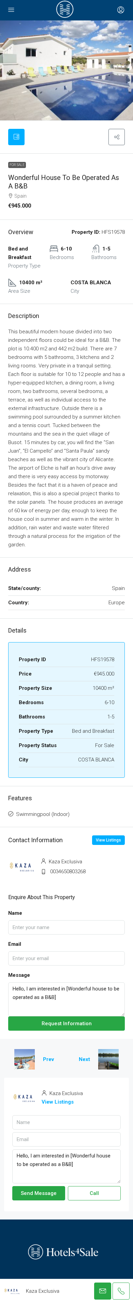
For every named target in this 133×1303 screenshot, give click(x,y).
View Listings (108, 840)
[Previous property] (24, 1059)
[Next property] (108, 1059)
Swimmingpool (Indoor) (43, 814)
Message (19, 975)
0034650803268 (68, 871)
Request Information (67, 1023)
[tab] (16, 137)
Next (84, 1059)
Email (14, 944)
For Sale (17, 165)
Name (15, 913)
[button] (116, 137)
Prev (48, 1059)
